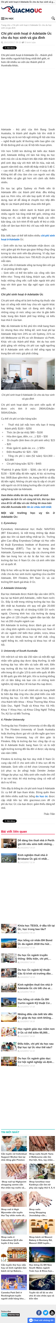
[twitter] (45, 1312)
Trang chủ (5, 25)
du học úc (42, 796)
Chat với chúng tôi (43, 1320)
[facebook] (39, 1312)
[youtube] (52, 1312)
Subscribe (6, 1311)
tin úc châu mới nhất (39, 507)
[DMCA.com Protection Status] (10, 1316)
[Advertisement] (28, 96)
